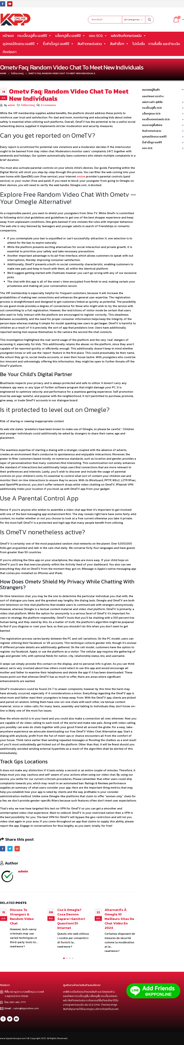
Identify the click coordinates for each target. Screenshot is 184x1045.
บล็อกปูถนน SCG (151, 114)
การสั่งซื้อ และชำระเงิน (164, 43)
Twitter (10, 848)
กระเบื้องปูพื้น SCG (152, 108)
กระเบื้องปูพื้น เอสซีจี (32, 35)
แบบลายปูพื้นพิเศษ (152, 125)
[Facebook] (2, 3)
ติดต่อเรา (9, 52)
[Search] (149, 19)
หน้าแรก (8, 35)
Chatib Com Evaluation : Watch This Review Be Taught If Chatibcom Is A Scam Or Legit (120, 921)
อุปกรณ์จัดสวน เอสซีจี (18, 43)
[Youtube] (9, 3)
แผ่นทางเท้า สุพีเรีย (152, 102)
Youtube (16, 1019)
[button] (64, 958)
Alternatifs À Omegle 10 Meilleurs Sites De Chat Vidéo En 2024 (72, 918)
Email (17, 848)
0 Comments (48, 105)
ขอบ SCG (96, 35)
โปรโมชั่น (138, 43)
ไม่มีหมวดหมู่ (28, 105)
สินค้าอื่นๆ (117, 43)
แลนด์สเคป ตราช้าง (153, 96)
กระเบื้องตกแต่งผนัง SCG (156, 119)
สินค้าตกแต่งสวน (89, 43)
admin (11, 105)
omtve (81, 176)
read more (17, 947)
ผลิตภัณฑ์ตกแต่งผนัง (126, 35)
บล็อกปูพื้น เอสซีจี (68, 35)
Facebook (2, 848)
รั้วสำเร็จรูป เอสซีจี (56, 43)
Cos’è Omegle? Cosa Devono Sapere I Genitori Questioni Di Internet (24, 918)
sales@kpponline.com (26, 1008)
